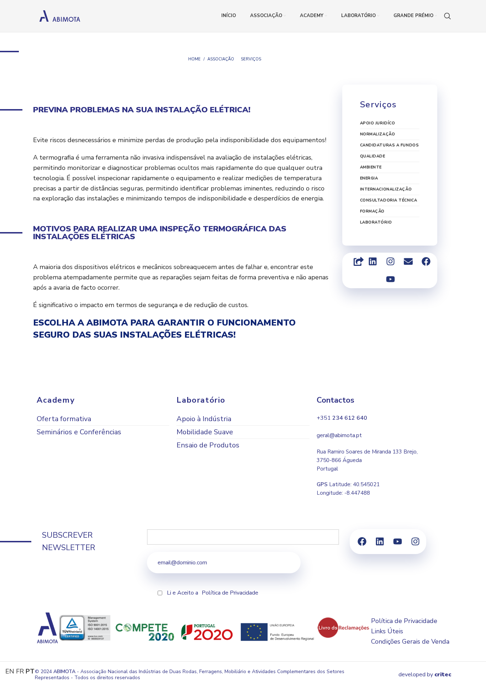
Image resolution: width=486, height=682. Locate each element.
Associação (220, 59)
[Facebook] (426, 261)
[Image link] (343, 627)
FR (20, 671)
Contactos (335, 400)
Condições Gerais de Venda (410, 641)
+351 (342, 418)
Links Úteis (387, 631)
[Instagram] (391, 261)
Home (194, 59)
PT (30, 671)
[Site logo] (60, 15)
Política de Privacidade (230, 593)
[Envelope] (408, 261)
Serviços (251, 59)
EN (9, 671)
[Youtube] (391, 279)
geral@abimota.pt (339, 435)
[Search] (447, 16)
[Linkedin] (373, 261)
